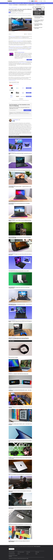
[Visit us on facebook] (31, 1)
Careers (36, 553)
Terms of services (19, 112)
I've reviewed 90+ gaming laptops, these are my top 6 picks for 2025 (38, 24)
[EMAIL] (14, 121)
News (9, 12)
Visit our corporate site (37, 546)
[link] (11, 55)
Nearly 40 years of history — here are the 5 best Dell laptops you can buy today (39, 17)
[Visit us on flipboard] (36, 1)
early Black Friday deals (12, 80)
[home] (9, 3)
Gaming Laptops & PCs (14, 7)
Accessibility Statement (12, 553)
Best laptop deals (38, 4)
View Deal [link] (28, 92)
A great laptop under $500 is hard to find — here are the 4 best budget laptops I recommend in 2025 (39, 13)
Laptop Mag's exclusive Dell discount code (16, 46)
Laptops (10, 7)
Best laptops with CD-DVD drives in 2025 (38, 28)
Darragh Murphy (14, 12)
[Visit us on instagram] (35, 1)
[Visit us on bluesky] (33, 1)
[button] (43, 1)
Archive (27, 553)
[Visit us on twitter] (32, 1)
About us (19, 553)
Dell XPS (20, 37)
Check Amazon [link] (29, 96)
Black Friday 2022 (12, 36)
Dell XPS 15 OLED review (22, 62)
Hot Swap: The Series (31, 4)
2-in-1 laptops (15, 4)
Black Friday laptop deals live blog (22, 49)
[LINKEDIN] (13, 121)
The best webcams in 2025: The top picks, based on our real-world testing (39, 21)
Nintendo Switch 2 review (23, 4)
